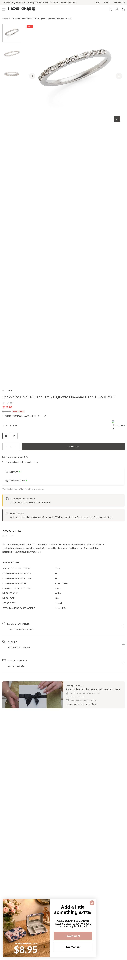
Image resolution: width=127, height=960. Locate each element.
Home (5, 18)
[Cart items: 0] (123, 9)
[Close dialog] (92, 903)
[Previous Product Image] (32, 76)
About (97, 2)
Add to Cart (73, 446)
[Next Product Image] (119, 76)
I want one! (73, 936)
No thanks (73, 947)
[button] (63, 626)
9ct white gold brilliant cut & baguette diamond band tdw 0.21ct (41, 18)
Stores (106, 2)
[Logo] (21, 9)
